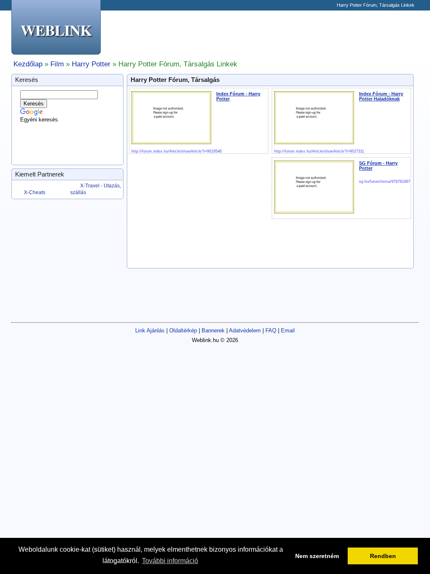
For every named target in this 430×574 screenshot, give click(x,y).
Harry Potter (91, 64)
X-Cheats (34, 192)
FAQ (270, 330)
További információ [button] (170, 560)
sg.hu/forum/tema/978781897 (384, 181)
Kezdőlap (27, 64)
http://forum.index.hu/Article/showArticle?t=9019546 (176, 151)
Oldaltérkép (183, 330)
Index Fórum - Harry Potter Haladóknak (381, 96)
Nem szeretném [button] (317, 556)
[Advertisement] (266, 34)
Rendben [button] (383, 556)
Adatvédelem (245, 330)
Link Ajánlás (150, 330)
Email (288, 330)
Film (57, 64)
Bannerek (213, 330)
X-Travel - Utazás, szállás (95, 189)
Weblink (56, 30)
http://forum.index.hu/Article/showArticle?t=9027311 (319, 151)
